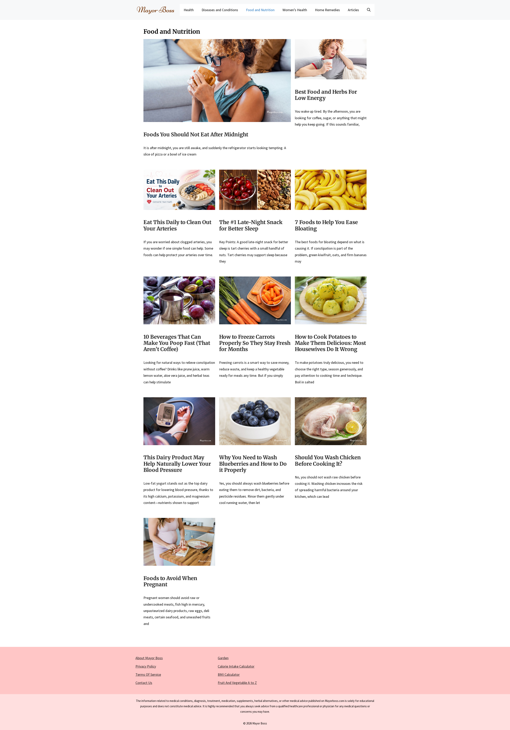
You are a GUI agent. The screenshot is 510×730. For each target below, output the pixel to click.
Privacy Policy (145, 666)
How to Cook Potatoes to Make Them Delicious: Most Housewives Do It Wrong (330, 343)
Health (189, 10)
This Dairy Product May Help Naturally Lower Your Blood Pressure (177, 463)
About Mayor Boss (149, 658)
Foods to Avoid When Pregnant (170, 581)
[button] (369, 10)
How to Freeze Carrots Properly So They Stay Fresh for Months (254, 343)
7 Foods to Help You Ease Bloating (326, 225)
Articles (353, 10)
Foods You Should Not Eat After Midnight (195, 134)
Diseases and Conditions (220, 10)
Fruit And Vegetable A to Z (237, 682)
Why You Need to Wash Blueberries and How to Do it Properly (253, 463)
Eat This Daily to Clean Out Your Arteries (177, 225)
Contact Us (143, 682)
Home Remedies (327, 10)
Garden (223, 658)
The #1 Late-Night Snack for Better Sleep (250, 225)
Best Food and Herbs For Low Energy (326, 95)
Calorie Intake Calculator (236, 666)
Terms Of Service (148, 674)
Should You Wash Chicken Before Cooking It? (328, 460)
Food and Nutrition (260, 10)
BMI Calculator (229, 674)
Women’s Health (294, 10)
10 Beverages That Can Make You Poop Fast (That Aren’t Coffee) (176, 343)
